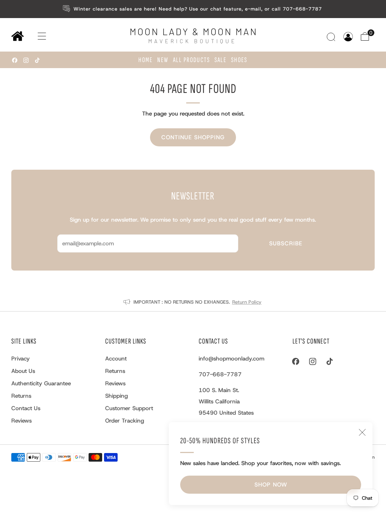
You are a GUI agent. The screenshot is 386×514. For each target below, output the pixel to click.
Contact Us (25, 408)
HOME (145, 60)
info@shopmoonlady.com (231, 358)
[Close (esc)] (362, 432)
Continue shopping (193, 137)
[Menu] (34, 36)
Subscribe (285, 243)
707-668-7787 (220, 374)
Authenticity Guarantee (41, 383)
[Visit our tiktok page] (37, 60)
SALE (220, 60)
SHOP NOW (270, 484)
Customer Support (129, 408)
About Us (23, 371)
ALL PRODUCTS (191, 60)
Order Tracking (124, 420)
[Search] (332, 37)
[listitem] (193, 9)
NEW (162, 60)
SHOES (239, 60)
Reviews (21, 420)
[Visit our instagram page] (26, 60)
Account (116, 358)
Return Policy (247, 302)
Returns (21, 396)
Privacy (20, 358)
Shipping (116, 396)
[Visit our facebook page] (14, 60)
